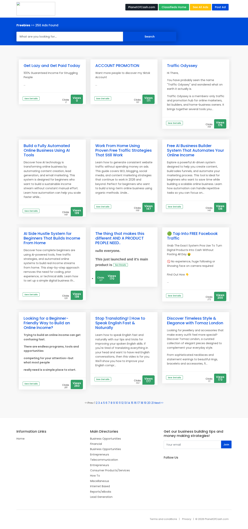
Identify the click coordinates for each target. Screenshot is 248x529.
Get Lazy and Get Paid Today (52, 65)
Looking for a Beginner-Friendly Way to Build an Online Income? (47, 323)
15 (132, 403)
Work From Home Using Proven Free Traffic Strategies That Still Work (123, 150)
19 (145, 403)
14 (128, 403)
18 (142, 403)
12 (122, 403)
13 (125, 403)
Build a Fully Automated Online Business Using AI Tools (47, 150)
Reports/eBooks (100, 492)
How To (95, 476)
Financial (96, 444)
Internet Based (100, 486)
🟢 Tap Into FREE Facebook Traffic (192, 236)
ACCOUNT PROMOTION (117, 65)
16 (135, 403)
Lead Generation (101, 497)
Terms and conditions (163, 519)
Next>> (159, 403)
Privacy (186, 519)
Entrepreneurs (99, 454)
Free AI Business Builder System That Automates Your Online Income (195, 150)
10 (117, 403)
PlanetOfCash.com (141, 7)
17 (138, 403)
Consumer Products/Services (110, 470)
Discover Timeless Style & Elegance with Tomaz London (195, 321)
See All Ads (200, 7)
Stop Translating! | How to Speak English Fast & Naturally (120, 323)
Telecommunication (104, 460)
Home (20, 439)
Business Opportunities (105, 439)
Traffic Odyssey (182, 65)
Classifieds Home (174, 7)
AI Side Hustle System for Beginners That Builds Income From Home (52, 238)
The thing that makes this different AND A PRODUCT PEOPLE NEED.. (119, 238)
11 (120, 403)
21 (152, 403)
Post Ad (220, 7)
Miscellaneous (99, 481)
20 (149, 403)
